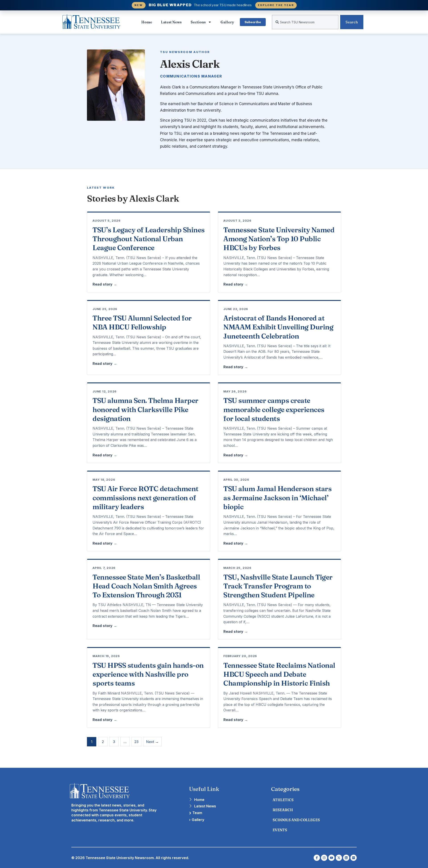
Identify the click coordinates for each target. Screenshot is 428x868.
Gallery (227, 22)
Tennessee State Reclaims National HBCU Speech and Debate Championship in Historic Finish (279, 674)
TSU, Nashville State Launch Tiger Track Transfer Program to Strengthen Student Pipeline (278, 586)
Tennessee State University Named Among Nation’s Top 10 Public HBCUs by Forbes (278, 239)
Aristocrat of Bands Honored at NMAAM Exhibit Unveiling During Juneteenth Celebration (278, 327)
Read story (105, 284)
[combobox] (305, 22)
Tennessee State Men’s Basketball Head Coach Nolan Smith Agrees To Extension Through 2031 (146, 586)
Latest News (171, 22)
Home (146, 22)
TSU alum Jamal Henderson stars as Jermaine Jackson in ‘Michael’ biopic (277, 497)
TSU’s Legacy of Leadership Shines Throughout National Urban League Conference (149, 239)
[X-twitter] (339, 858)
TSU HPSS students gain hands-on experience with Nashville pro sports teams (148, 674)
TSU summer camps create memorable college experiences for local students (273, 409)
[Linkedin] (346, 858)
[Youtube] (331, 858)
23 (136, 741)
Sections (198, 22)
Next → (152, 741)
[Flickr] (353, 858)
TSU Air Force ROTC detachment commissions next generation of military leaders (145, 497)
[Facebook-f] (317, 858)
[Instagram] (324, 858)
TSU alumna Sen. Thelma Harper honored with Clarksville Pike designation (145, 409)
